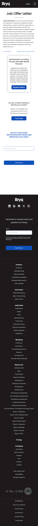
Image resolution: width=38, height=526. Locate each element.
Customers (19, 343)
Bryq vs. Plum (19, 434)
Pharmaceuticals (19, 330)
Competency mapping (19, 277)
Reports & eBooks (19, 377)
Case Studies (19, 374)
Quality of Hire (19, 390)
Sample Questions (19, 477)
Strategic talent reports (19, 280)
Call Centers (19, 308)
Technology (19, 321)
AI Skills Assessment (19, 402)
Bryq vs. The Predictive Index (19, 415)
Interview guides (19, 274)
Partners (19, 455)
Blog (19, 371)
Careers (19, 462)
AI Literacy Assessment (19, 405)
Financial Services (19, 324)
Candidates (19, 474)
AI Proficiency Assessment (19, 393)
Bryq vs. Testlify (19, 418)
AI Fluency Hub (19, 368)
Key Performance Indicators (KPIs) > (26, 51)
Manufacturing (19, 318)
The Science (19, 346)
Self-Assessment (19, 471)
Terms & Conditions (19, 505)
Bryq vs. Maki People (19, 421)
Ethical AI (19, 352)
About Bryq (19, 449)
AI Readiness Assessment (19, 399)
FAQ (19, 459)
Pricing (19, 440)
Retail (19, 312)
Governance (19, 513)
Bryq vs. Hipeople (19, 427)
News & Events (19, 452)
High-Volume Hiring (19, 296)
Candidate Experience (19, 349)
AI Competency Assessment (19, 396)
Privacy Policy (19, 509)
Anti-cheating (19, 283)
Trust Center (19, 520)
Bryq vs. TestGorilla (19, 412)
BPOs (19, 315)
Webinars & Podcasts (19, 383)
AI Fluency (19, 268)
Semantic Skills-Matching (19, 358)
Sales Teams (19, 299)
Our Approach (19, 355)
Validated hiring (19, 271)
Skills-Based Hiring (19, 293)
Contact (19, 465)
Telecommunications (19, 327)
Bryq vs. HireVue (19, 430)
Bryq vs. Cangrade (19, 424)
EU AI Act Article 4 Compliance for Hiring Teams (19, 409)
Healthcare (19, 333)
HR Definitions (19, 387)
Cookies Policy (19, 516)
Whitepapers (19, 380)
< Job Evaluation (7, 51)
